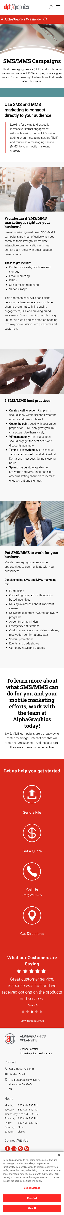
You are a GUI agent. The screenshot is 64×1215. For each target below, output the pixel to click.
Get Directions (32, 933)
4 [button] (36, 1011)
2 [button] (27, 1011)
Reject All (32, 1198)
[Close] (59, 1155)
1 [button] (23, 1011)
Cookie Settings (32, 1187)
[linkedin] (14, 1148)
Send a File (32, 812)
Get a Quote (32, 850)
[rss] (27, 1148)
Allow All (32, 1208)
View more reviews (32, 1021)
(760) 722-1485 (32, 895)
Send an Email (17, 1074)
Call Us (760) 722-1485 (21, 1068)
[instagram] (20, 1148)
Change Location (29, 1049)
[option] (32, 988)
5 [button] (41, 1011)
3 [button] (32, 1011)
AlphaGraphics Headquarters (36, 1053)
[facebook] (7, 1148)
